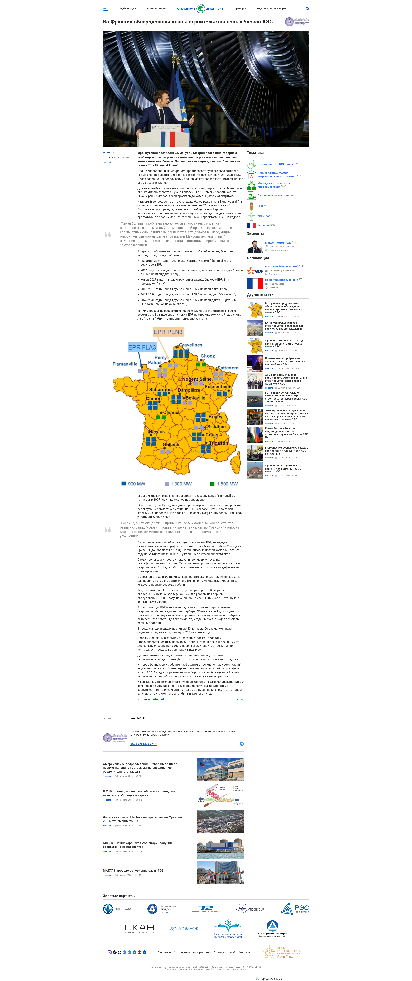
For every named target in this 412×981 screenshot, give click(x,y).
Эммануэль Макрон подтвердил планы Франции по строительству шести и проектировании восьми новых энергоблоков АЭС (286, 415)
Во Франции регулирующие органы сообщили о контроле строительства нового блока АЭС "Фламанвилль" (286, 397)
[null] (105, 162)
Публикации (128, 8)
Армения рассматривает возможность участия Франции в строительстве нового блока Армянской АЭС (286, 379)
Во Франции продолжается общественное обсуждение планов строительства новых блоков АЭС (283, 308)
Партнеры (239, 8)
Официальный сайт (141, 743)
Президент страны (278, 250)
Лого (200, 8)
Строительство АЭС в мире (276, 164)
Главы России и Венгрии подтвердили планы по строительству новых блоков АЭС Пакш (286, 433)
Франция (264, 225)
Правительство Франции (281, 246)
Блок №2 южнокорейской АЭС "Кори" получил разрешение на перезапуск (137, 845)
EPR (260, 205)
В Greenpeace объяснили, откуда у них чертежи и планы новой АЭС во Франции (286, 450)
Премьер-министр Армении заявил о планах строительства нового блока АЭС (285, 361)
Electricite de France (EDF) (281, 266)
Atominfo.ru (161, 699)
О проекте (164, 952)
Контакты (244, 952)
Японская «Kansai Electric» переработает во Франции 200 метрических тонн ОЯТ (142, 819)
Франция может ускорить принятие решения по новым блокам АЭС (283, 468)
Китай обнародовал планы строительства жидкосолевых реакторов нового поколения (284, 325)
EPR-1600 (264, 216)
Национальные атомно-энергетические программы (276, 174)
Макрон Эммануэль (278, 242)
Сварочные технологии (273, 195)
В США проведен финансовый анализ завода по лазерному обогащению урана (139, 793)
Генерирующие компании (282, 270)
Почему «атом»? (224, 952)
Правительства (276, 284)
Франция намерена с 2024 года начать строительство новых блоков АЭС (284, 343)
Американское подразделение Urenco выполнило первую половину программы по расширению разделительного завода (140, 768)
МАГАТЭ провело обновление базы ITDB (133, 870)
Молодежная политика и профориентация (274, 185)
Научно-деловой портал (272, 8)
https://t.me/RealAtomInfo (242, 744)
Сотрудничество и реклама (192, 952)
